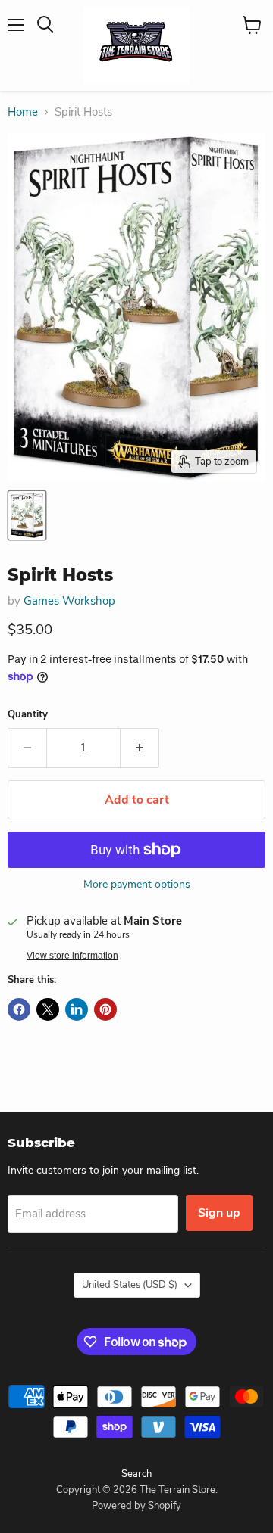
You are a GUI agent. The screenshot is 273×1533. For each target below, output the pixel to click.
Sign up (219, 1213)
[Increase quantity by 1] (140, 747)
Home (23, 112)
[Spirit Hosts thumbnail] (27, 515)
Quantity (28, 714)
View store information (72, 955)
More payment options (136, 884)
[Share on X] (47, 1009)
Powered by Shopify (136, 1506)
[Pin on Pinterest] (105, 1009)
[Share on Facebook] (19, 1009)
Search (136, 1474)
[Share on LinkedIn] (76, 1009)
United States (129, 1285)
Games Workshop (69, 600)
